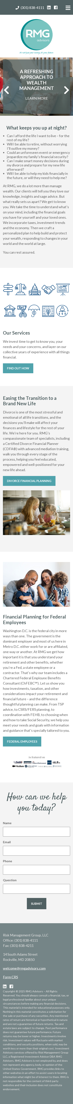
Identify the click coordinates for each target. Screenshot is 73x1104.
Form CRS (10, 977)
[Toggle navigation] (68, 9)
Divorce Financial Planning (29, 481)
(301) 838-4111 (32, 7)
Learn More (36, 98)
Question (10, 880)
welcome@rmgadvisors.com (24, 968)
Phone (7, 861)
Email (7, 842)
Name (7, 823)
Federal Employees (22, 741)
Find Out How (18, 368)
